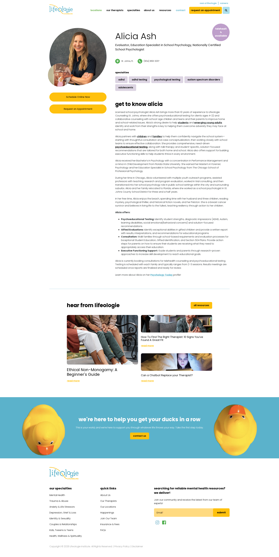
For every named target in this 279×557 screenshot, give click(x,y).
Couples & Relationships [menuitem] (63, 524)
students (183, 122)
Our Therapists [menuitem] (114, 10)
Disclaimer (137, 546)
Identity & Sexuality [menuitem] (60, 518)
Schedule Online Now (78, 97)
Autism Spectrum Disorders (203, 79)
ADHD (121, 79)
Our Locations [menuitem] (108, 506)
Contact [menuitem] (180, 10)
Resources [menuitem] (165, 10)
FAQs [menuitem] (103, 530)
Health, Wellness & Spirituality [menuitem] (65, 536)
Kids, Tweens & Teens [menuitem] (61, 530)
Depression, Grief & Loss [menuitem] (62, 512)
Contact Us (139, 436)
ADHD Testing (139, 79)
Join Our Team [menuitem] (108, 518)
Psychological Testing (167, 79)
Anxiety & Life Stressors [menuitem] (62, 506)
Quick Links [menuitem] (108, 488)
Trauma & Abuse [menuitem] (58, 501)
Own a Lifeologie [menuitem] (208, 3)
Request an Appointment (78, 109)
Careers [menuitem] (224, 3)
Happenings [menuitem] (107, 512)
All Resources (201, 305)
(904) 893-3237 (151, 61)
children (142, 136)
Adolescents (125, 87)
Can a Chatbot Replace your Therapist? (167, 375)
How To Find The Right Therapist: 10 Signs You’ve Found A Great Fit (172, 338)
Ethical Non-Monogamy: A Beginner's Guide (92, 372)
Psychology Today (161, 275)
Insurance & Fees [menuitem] (109, 524)
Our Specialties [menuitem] (60, 488)
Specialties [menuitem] (133, 10)
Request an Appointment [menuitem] (205, 10)
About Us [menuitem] (149, 10)
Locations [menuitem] (96, 10)
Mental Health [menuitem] (57, 495)
